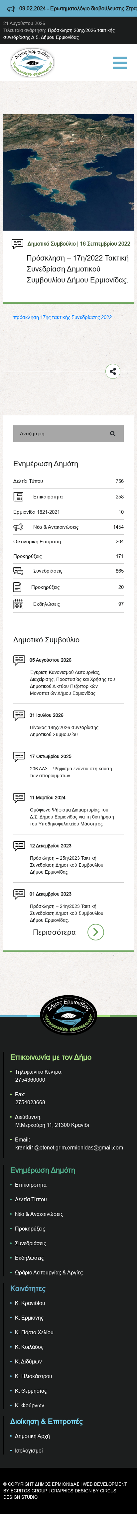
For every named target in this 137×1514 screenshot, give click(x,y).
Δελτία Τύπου (68, 481)
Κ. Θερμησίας (31, 1391)
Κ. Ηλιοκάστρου (33, 1376)
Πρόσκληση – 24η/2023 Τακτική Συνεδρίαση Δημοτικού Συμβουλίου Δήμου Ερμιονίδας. (66, 913)
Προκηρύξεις (68, 556)
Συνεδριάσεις (78, 571)
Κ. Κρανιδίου (30, 1303)
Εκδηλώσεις (78, 604)
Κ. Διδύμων (28, 1361)
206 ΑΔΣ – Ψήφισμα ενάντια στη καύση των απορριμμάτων (71, 772)
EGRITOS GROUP (29, 1490)
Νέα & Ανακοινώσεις (78, 527)
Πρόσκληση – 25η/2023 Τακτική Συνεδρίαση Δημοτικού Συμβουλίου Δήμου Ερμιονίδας (66, 865)
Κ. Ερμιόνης (29, 1318)
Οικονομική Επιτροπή (68, 541)
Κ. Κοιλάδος (29, 1347)
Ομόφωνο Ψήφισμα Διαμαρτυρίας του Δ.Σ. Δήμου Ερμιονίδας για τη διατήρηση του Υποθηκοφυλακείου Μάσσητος (72, 816)
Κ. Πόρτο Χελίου (34, 1332)
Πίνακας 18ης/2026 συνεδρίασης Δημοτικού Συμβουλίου (64, 731)
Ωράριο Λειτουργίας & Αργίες (49, 1272)
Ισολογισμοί (29, 1451)
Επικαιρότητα (78, 496)
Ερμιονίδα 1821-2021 (68, 512)
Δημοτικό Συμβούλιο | (53, 244)
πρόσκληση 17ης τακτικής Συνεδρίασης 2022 (62, 317)
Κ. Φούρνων (29, 1405)
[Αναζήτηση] (112, 433)
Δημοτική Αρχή (32, 1436)
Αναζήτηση (32, 433)
